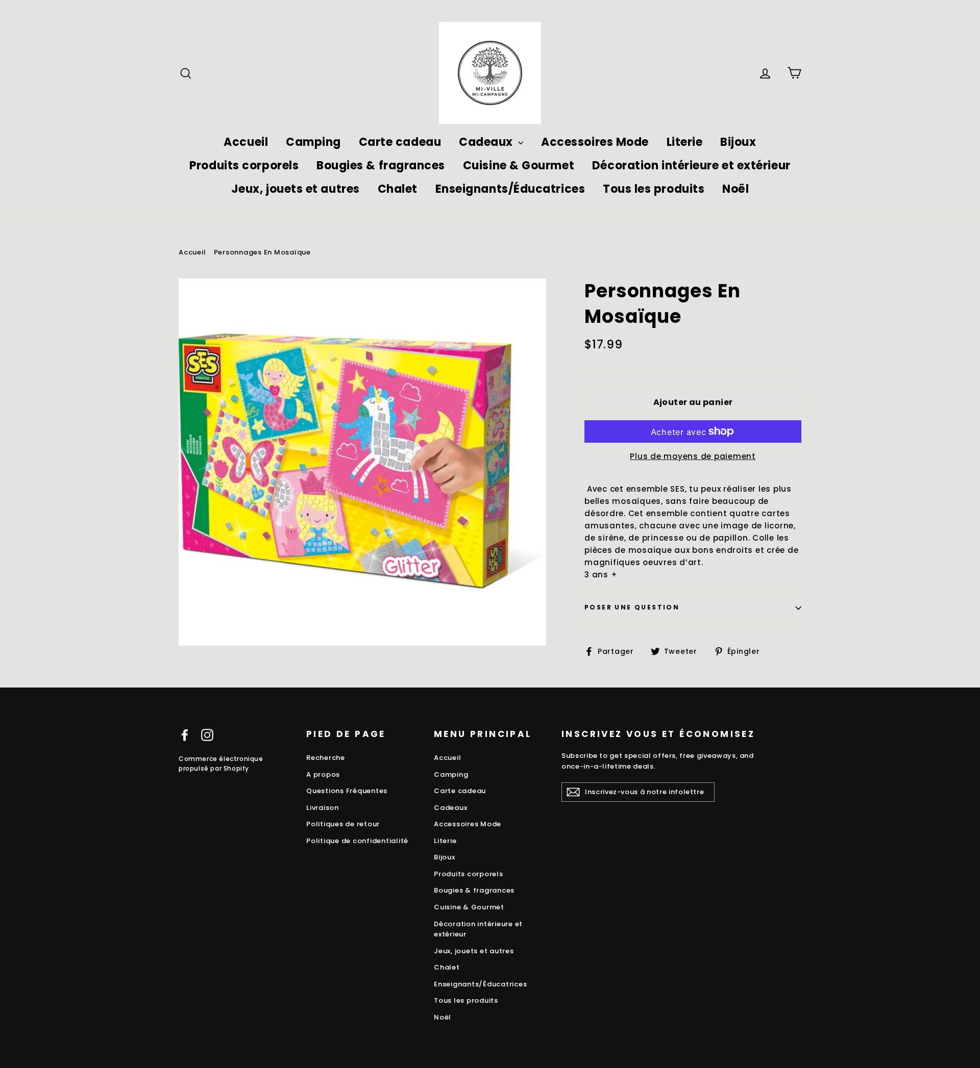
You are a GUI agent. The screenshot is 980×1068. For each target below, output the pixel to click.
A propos (323, 774)
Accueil (246, 142)
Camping (313, 142)
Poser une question (631, 607)
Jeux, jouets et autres (295, 189)
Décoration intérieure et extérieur (691, 165)
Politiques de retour (343, 824)
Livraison (322, 807)
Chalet (398, 189)
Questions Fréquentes (346, 791)
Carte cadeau (400, 142)
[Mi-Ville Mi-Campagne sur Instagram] (207, 734)
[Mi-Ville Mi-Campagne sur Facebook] (185, 734)
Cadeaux (487, 142)
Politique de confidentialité (357, 841)
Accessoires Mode (595, 142)
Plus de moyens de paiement (693, 456)
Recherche (325, 757)
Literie (685, 142)
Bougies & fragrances (380, 165)
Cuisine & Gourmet (518, 165)
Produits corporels (244, 165)
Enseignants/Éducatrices (510, 189)
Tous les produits (653, 189)
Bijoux (738, 142)
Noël (735, 189)
